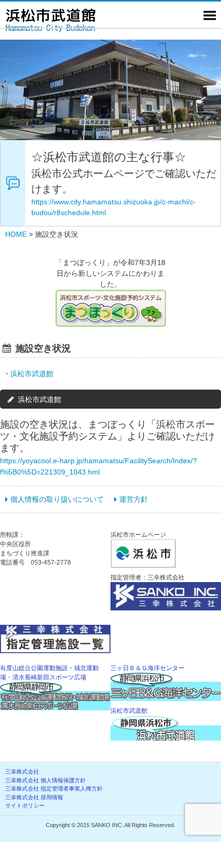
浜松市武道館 (31, 374)
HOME (16, 234)
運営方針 (133, 499)
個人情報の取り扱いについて (57, 499)
